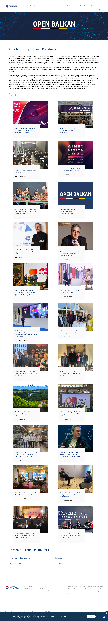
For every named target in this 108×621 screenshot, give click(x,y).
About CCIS (65, 6)
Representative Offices (89, 6)
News (72, 6)
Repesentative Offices (46, 590)
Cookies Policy (62, 616)
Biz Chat (79, 6)
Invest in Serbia (33, 6)
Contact (99, 6)
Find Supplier (56, 6)
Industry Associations (45, 6)
